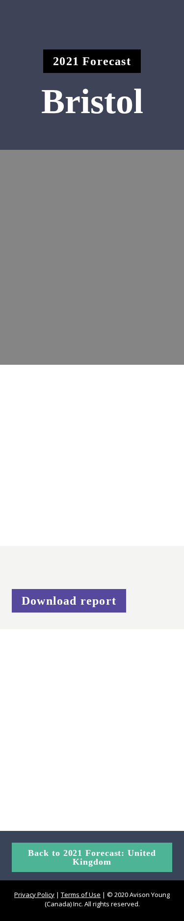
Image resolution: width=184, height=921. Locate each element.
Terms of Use (81, 894)
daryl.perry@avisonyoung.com (75, 806)
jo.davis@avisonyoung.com (68, 736)
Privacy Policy (34, 894)
